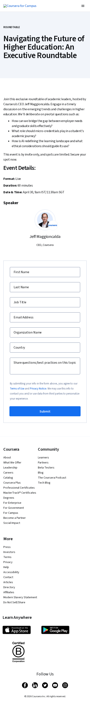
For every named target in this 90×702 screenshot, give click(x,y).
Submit (45, 411)
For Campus (10, 513)
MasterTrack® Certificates (19, 493)
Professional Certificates (19, 488)
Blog (41, 473)
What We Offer (12, 463)
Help (6, 567)
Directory (9, 587)
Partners (43, 463)
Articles (8, 582)
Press (7, 547)
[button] (83, 6)
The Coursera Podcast (52, 478)
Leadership (10, 468)
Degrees (8, 498)
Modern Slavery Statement (20, 597)
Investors (9, 552)
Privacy (8, 562)
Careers (8, 473)
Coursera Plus (12, 483)
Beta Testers (46, 468)
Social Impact (11, 523)
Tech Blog (44, 483)
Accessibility (11, 572)
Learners (43, 457)
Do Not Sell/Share (14, 602)
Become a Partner (14, 518)
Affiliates (8, 592)
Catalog (8, 478)
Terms (7, 557)
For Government (13, 508)
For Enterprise (12, 503)
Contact (8, 577)
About (7, 457)
